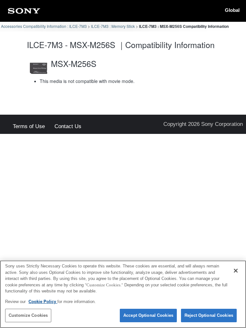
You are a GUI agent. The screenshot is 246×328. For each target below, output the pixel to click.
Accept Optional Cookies (148, 315)
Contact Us (67, 126)
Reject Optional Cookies (208, 315)
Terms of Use (29, 126)
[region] (123, 294)
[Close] (236, 271)
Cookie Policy (43, 301)
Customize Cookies (28, 315)
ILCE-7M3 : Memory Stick (113, 26)
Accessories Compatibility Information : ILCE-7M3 (44, 26)
